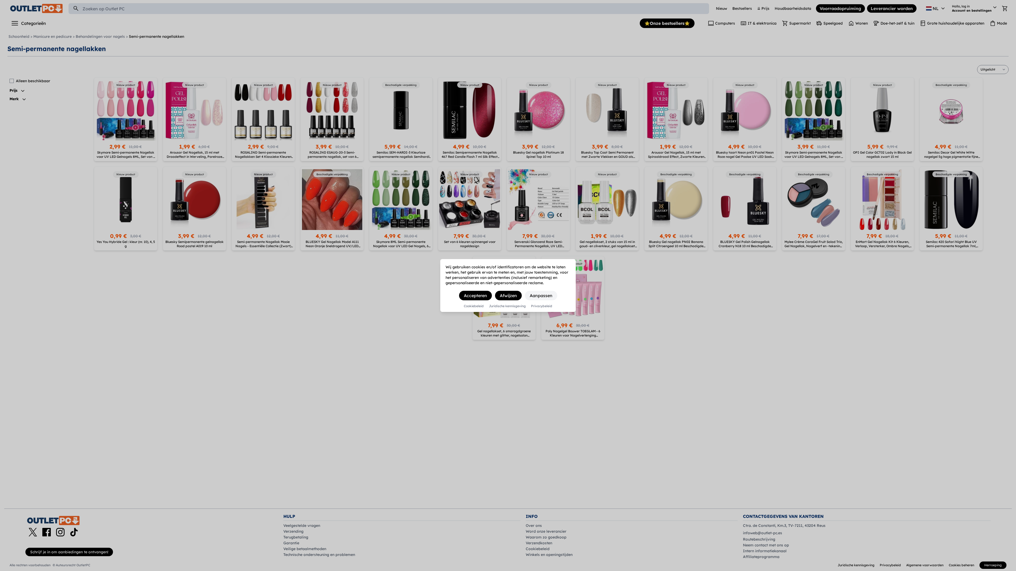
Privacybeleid (541, 306)
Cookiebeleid (474, 306)
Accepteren (475, 295)
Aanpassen (541, 295)
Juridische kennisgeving (507, 306)
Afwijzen (508, 295)
